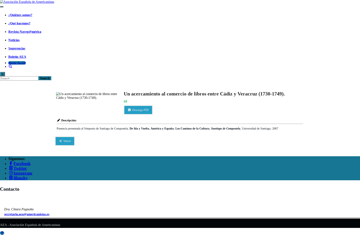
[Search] (10, 66)
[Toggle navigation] (1, 6)
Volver (66, 141)
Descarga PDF (140, 110)
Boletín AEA (17, 56)
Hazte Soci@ (17, 63)
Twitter (20, 168)
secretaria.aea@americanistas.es (26, 214)
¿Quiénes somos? (20, 15)
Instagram (23, 173)
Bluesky (21, 177)
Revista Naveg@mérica (24, 31)
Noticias (14, 40)
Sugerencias (16, 48)
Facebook (22, 163)
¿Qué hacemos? (19, 23)
